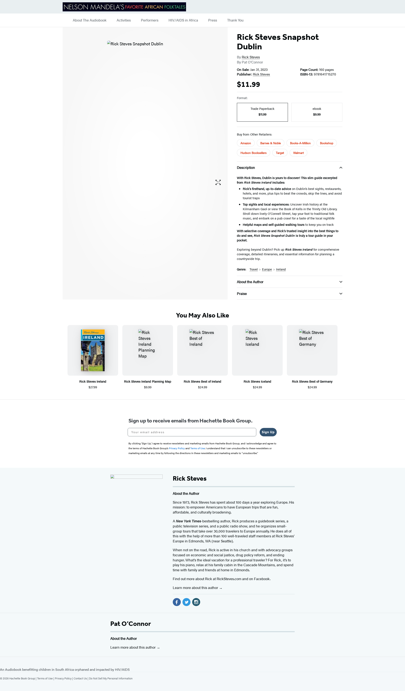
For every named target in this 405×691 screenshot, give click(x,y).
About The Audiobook (90, 20)
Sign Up (268, 432)
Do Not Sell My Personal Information (110, 678)
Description (246, 167)
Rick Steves (251, 56)
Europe (267, 269)
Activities (124, 20)
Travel (254, 269)
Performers (149, 20)
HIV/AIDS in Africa (183, 20)
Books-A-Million (300, 143)
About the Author (250, 281)
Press (212, 20)
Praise (242, 293)
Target (280, 153)
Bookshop (326, 143)
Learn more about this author (196, 587)
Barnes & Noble (270, 143)
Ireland (281, 269)
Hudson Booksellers (253, 153)
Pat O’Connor (130, 624)
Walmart (298, 153)
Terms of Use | (46, 678)
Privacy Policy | (64, 678)
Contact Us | (81, 678)
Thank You (235, 20)
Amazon (245, 143)
